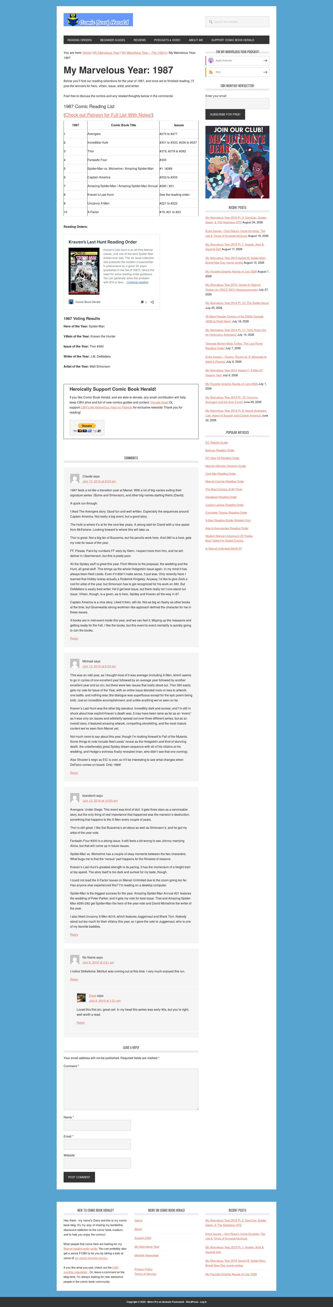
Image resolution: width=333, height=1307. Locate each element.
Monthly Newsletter (147, 1255)
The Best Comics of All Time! (223, 489)
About (138, 1229)
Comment (71, 1066)
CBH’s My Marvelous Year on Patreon (106, 407)
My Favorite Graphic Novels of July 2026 (231, 271)
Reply (74, 638)
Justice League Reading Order (224, 505)
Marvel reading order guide (80, 1248)
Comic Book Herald (98, 21)
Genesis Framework (173, 1302)
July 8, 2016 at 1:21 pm (105, 1000)
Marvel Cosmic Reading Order (224, 481)
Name (69, 1117)
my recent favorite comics (91, 1258)
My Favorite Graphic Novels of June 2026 (231, 384)
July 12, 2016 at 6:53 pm (99, 666)
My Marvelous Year (147, 1246)
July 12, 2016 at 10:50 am (100, 800)
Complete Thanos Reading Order (226, 512)
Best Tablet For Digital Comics (224, 540)
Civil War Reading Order (220, 473)
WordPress (192, 1302)
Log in (203, 1302)
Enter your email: (216, 96)
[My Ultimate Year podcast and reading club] (237, 197)
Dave (92, 995)
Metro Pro (152, 1302)
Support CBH (143, 1238)
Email (68, 1136)
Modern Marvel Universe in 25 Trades (229, 536)
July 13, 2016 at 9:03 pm (99, 481)
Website (69, 1155)
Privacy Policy (144, 1269)
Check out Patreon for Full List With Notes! (108, 114)
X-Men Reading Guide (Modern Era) (228, 520)
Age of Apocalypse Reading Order (226, 528)
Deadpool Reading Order (221, 497)
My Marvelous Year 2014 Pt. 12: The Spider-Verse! (237, 303)
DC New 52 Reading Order (222, 458)
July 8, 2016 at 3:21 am (98, 962)
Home (138, 1220)
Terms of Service (145, 1274)
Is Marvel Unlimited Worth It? (223, 548)
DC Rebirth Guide (216, 442)
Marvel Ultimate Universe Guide (225, 466)
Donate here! (159, 402)
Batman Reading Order (220, 450)
